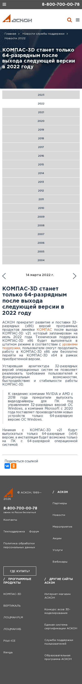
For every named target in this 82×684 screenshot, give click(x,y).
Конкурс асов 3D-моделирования (57, 611)
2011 (41, 199)
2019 (41, 129)
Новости (59, 515)
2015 (41, 164)
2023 (41, 94)
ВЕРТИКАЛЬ (12, 606)
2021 (41, 112)
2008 (41, 225)
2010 (41, 208)
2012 (41, 190)
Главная (10, 34)
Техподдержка (14, 531)
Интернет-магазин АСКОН (57, 596)
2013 (41, 182)
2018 (41, 138)
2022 (41, 103)
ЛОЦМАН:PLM (13, 617)
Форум (34, 531)
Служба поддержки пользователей (58, 642)
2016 (41, 155)
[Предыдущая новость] (74, 276)
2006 (41, 242)
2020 (41, 121)
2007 (41, 234)
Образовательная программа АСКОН (58, 657)
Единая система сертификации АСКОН (60, 627)
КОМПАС (44, 329)
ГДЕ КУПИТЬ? (20, 571)
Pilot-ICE (9, 641)
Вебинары (60, 562)
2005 (41, 251)
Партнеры (60, 503)
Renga (8, 652)
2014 (41, 173)
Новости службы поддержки (43, 34)
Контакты (10, 520)
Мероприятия (62, 526)
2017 (41, 147)
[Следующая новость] (4, 276)
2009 (41, 216)
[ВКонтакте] (7, 466)
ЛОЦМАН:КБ (12, 629)
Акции (57, 538)
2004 (41, 260)
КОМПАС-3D (12, 594)
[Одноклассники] (13, 466)
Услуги (58, 550)
